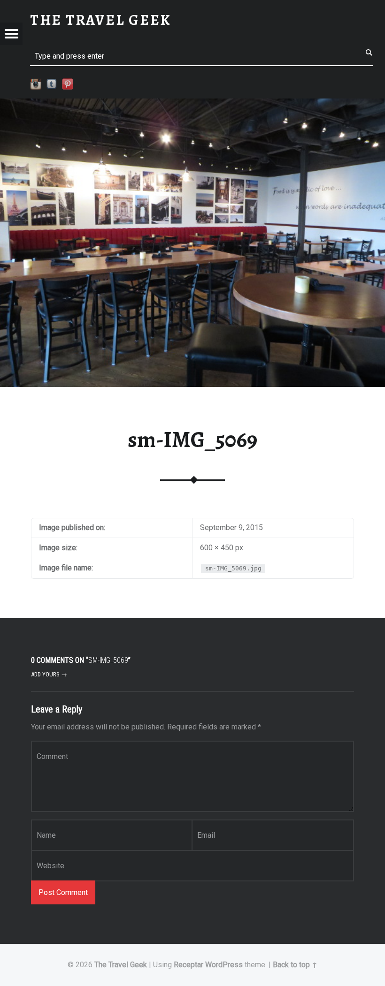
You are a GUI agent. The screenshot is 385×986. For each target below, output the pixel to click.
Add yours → (49, 674)
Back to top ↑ (295, 964)
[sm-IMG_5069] (192, 104)
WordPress (224, 964)
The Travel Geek (120, 964)
